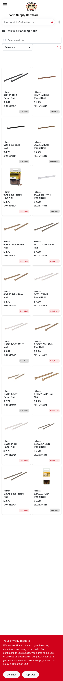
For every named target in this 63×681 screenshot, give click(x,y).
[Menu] (5, 5)
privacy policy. (43, 656)
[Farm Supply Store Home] (31, 6)
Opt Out (30, 674)
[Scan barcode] (58, 22)
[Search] (52, 21)
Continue (12, 674)
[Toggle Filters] (59, 47)
